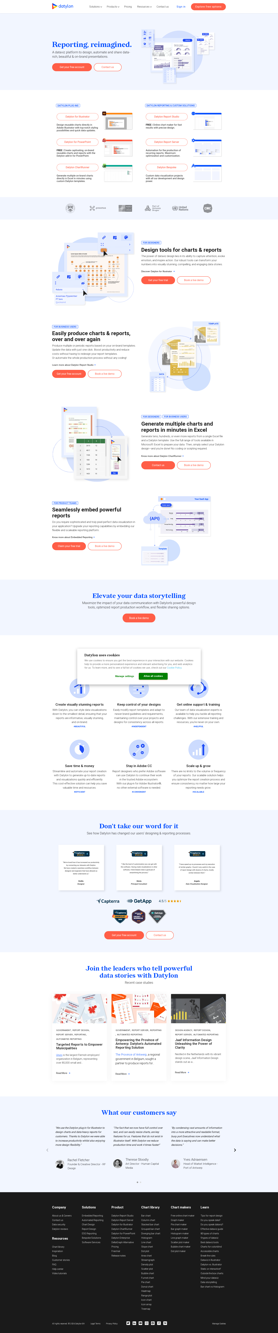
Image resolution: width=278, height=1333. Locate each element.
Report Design (81, 1030)
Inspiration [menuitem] (57, 1251)
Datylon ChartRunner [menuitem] (121, 1229)
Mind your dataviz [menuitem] (209, 1278)
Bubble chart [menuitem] (147, 1273)
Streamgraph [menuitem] (148, 1260)
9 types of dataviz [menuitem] (209, 1238)
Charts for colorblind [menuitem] (211, 1246)
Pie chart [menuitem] (145, 1282)
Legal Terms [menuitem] (96, 1324)
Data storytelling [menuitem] (209, 1282)
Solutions (94, 6)
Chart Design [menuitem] (88, 1224)
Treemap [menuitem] (145, 1309)
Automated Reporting (69, 1039)
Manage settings (124, 676)
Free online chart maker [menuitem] (183, 1215)
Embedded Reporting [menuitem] (92, 1215)
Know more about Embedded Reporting (72, 537)
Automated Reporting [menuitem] (92, 1220)
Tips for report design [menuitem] (211, 1215)
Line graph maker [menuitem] (179, 1238)
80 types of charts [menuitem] (210, 1233)
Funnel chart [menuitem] (147, 1278)
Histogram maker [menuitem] (180, 1233)
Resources (143, 6)
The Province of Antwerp (131, 1054)
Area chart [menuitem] (146, 1255)
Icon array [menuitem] (146, 1304)
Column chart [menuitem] (148, 1220)
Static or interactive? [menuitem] (211, 1269)
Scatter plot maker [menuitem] (180, 1242)
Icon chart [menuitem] (146, 1300)
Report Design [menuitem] (89, 1229)
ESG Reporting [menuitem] (89, 1233)
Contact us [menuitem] (57, 1220)
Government (63, 1030)
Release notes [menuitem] (118, 1255)
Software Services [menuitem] (91, 1242)
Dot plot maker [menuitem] (178, 1251)
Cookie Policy (174, 667)
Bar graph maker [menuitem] (179, 1229)
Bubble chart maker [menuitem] (180, 1246)
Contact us (163, 6)
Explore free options (208, 6)
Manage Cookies (219, 1324)
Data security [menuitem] (58, 1224)
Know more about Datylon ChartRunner (161, 456)
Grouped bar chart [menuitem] (150, 1229)
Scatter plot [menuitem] (147, 1269)
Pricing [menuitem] (115, 1246)
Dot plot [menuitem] (145, 1251)
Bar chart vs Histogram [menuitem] (212, 1286)
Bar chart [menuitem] (146, 1215)
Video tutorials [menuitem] (59, 1273)
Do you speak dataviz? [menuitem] (212, 1224)
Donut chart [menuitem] (147, 1286)
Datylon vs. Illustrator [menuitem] (211, 1264)
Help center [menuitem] (57, 1269)
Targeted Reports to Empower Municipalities (79, 1046)
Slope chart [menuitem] (147, 1246)
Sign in (181, 6)
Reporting (80, 1034)
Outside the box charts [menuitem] (212, 1273)
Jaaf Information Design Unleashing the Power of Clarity (193, 1043)
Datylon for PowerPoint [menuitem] (123, 1233)
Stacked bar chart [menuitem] (150, 1224)
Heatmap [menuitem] (146, 1291)
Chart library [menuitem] (58, 1247)
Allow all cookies (153, 676)
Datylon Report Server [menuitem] (122, 1220)
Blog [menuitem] (54, 1255)
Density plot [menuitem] (147, 1264)
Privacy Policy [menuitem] (112, 1324)
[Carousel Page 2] (140, 1182)
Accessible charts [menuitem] (210, 1251)
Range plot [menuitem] (146, 1295)
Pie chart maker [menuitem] (179, 1224)
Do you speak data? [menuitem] (210, 1220)
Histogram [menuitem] (146, 1238)
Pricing (128, 6)
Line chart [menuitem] (146, 1242)
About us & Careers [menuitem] (62, 1215)
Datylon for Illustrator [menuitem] (122, 1224)
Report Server (64, 1034)
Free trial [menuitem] (115, 1251)
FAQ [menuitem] (54, 1264)
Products (112, 6)
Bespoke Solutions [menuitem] (91, 1238)
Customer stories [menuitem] (61, 1260)
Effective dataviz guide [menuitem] (212, 1229)
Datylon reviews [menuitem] (60, 1229)
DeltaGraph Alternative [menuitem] (122, 1242)
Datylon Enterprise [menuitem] (120, 1238)
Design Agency (183, 1030)
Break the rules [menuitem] (208, 1255)
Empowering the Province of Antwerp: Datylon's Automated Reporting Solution (138, 1043)
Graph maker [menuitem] (177, 1220)
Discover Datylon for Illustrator (157, 271)
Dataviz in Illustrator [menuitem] (210, 1260)
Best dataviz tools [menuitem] (210, 1242)
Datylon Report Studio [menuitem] (122, 1215)
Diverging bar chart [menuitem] (150, 1233)
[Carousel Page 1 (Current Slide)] (137, 1182)
